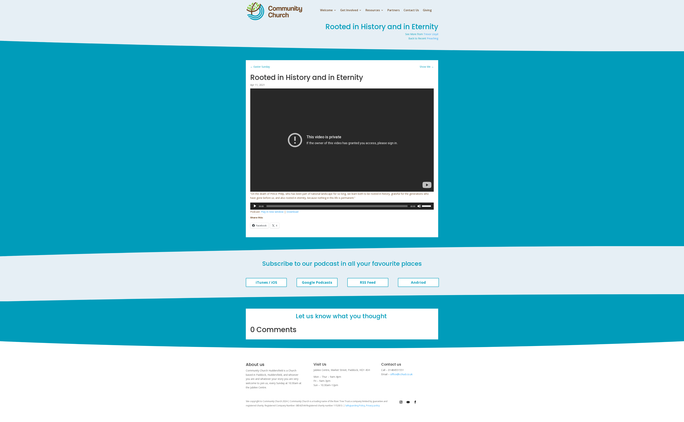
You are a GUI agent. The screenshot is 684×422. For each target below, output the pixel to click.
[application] (342, 206)
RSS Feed (368, 282)
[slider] (427, 206)
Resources (373, 10)
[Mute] (419, 206)
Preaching (432, 38)
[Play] (255, 206)
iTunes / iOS (266, 282)
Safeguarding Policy (355, 405)
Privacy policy (373, 405)
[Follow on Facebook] (415, 402)
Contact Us (411, 10)
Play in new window (272, 211)
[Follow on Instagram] (401, 402)
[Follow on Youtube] (408, 402)
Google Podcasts (317, 282)
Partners (393, 10)
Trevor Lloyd (431, 34)
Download (292, 211)
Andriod (418, 282)
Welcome (326, 10)
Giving (427, 10)
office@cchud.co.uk (401, 374)
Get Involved (349, 10)
